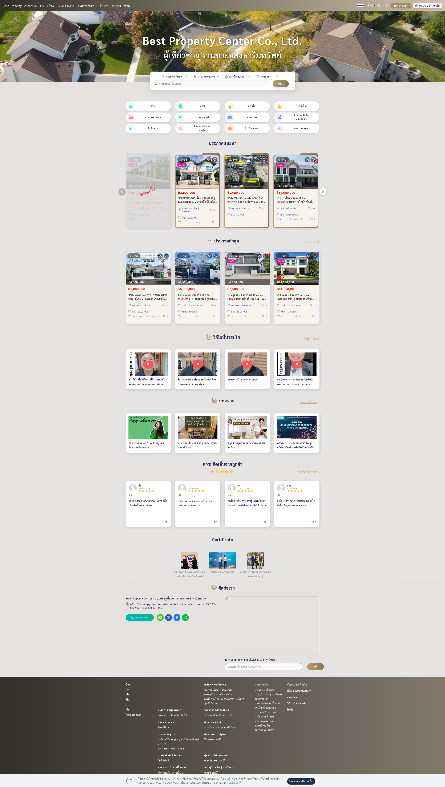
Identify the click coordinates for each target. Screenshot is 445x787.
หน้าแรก (51, 5)
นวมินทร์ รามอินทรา (215, 684)
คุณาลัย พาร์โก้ (211, 772)
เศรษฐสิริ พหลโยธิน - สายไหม (218, 694)
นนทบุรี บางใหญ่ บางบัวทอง (219, 767)
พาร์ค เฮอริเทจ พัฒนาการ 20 (218, 715)
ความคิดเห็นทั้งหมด (307, 471)
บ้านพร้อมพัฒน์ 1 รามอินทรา (218, 689)
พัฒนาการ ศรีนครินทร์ (216, 709)
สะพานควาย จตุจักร (215, 734)
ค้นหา (281, 83)
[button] (439, 46)
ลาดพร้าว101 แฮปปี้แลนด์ (172, 767)
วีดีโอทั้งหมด (310, 338)
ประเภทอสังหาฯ (86, 5)
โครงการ (104, 5)
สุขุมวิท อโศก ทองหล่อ (216, 755)
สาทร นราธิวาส (212, 722)
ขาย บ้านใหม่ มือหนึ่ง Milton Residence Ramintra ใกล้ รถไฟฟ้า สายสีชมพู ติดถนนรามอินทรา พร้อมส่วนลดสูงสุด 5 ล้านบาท (296, 200)
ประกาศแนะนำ (66, 5)
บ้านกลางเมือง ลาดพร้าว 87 (171, 772)
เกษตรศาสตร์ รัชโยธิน (170, 755)
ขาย (127, 689)
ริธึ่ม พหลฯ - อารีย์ (212, 739)
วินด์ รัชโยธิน (164, 760)
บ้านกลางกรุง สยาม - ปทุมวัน (171, 748)
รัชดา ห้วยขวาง (166, 722)
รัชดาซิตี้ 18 (163, 727)
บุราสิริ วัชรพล (211, 703)
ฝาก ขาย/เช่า (400, 5)
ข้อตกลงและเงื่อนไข (297, 684)
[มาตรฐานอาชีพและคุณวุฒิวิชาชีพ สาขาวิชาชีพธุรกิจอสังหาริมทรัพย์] (189, 560)
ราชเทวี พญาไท (166, 734)
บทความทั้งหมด (308, 402)
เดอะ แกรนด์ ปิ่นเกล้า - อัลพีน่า (173, 715)
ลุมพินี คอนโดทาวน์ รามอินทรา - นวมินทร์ (224, 698)
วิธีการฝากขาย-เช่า (296, 703)
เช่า (127, 694)
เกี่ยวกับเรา (292, 697)
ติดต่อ (127, 5)
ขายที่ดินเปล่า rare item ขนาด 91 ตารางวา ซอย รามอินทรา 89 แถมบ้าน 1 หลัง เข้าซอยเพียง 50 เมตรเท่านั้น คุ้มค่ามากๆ (245, 200)
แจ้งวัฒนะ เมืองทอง (264, 689)
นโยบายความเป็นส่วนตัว (299, 690)
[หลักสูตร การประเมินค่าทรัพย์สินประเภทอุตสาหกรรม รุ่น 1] (255, 560)
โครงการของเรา (133, 714)
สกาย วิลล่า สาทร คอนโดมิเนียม (219, 727)
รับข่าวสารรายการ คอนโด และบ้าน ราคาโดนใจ (250, 659)
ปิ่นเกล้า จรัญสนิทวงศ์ (169, 709)
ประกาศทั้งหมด (309, 242)
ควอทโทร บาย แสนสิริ (214, 760)
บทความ (116, 5)
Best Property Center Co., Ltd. (23, 6)
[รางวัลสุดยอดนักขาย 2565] (222, 560)
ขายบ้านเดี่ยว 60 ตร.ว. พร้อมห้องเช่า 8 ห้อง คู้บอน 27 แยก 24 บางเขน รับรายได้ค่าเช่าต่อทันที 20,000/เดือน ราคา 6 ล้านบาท (147, 297)
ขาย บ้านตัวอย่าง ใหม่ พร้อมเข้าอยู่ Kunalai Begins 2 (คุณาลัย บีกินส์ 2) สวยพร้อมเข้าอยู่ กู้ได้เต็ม (196, 200)
